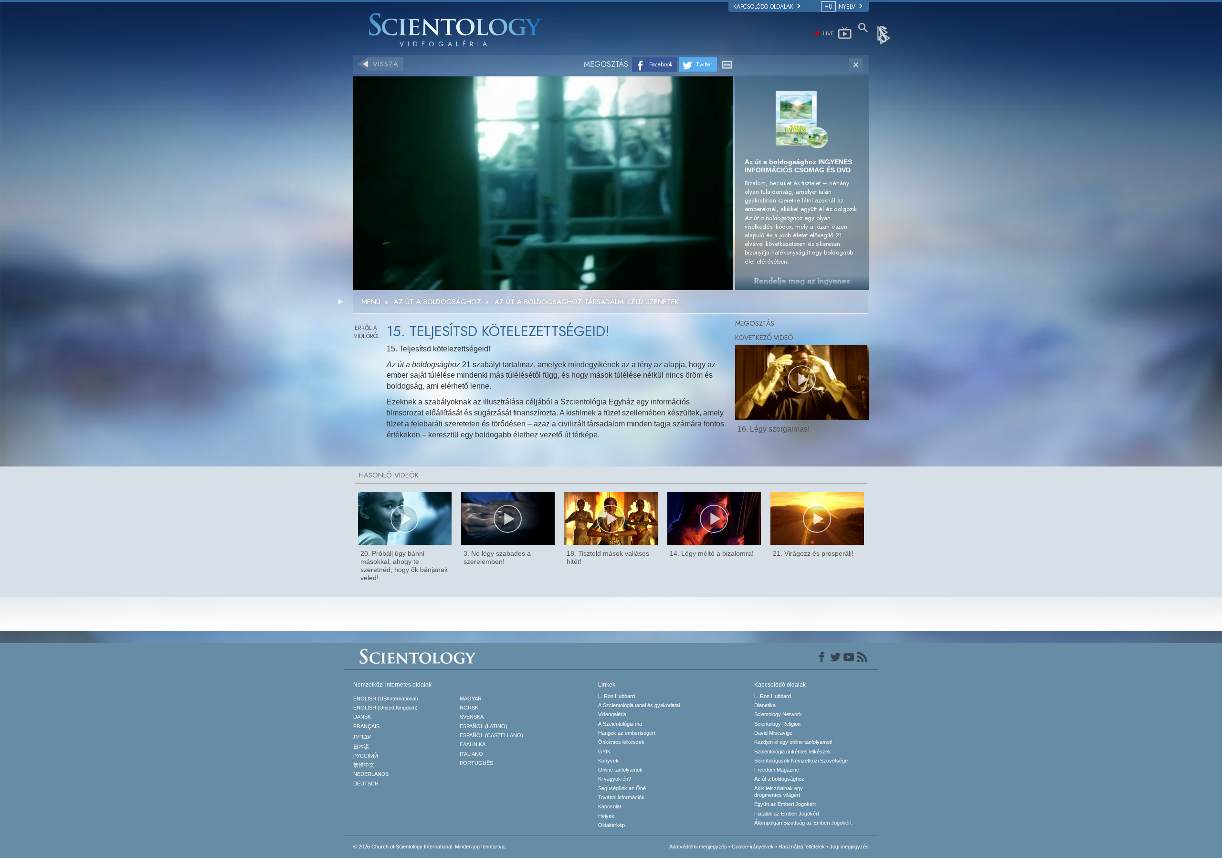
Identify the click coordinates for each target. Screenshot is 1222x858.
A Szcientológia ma (620, 724)
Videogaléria (612, 714)
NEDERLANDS (371, 774)
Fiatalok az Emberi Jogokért (786, 813)
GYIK (604, 751)
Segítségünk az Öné (622, 788)
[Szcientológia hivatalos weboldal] (884, 34)
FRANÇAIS (366, 726)
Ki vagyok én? (614, 779)
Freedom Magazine (776, 770)
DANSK (362, 717)
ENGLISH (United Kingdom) (385, 707)
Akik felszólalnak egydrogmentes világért (778, 791)
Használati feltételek (802, 846)
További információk (621, 797)
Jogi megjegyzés (849, 846)
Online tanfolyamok (620, 770)
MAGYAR (471, 698)
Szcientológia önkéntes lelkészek (792, 751)
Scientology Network (778, 714)
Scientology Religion (777, 724)
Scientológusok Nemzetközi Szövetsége (801, 760)
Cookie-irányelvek (753, 846)
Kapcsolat (609, 806)
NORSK (469, 707)
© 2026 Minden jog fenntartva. (429, 846)
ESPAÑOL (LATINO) (483, 726)
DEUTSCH (366, 783)
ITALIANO (471, 754)
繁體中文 (363, 765)
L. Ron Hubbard (616, 696)
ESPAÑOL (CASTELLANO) (491, 735)
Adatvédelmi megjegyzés (698, 846)
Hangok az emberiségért (626, 733)
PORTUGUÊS (476, 763)
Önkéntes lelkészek (621, 742)
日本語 (361, 747)
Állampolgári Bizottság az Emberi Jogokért (803, 823)
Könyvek (608, 760)
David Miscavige (773, 733)
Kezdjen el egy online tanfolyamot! (793, 742)
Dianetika (765, 705)
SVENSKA (472, 717)
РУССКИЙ (365, 756)
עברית (362, 736)
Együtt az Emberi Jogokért (785, 804)
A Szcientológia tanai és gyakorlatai (639, 705)
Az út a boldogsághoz (779, 779)
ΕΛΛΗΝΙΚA (472, 744)
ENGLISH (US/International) (385, 698)
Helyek (606, 816)
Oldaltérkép (611, 825)
